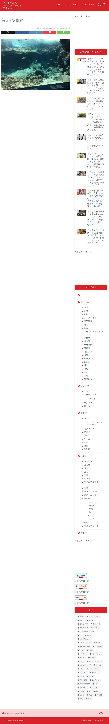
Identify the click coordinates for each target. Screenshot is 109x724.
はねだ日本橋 (84, 624)
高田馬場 (88, 321)
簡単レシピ (89, 379)
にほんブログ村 (82, 581)
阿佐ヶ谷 (88, 352)
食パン (89, 699)
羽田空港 (99, 695)
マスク (87, 391)
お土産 (91, 620)
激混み (82, 691)
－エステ (91, 515)
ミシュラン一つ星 (85, 665)
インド (87, 478)
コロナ (84, 295)
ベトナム (88, 468)
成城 (86, 307)
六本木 (87, 358)
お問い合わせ (89, 4)
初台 (86, 328)
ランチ (82, 669)
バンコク (88, 461)
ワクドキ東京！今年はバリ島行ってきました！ (12, 5)
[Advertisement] (92, 32)
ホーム (59, 4)
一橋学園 (88, 345)
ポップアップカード (95, 661)
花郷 (81, 699)
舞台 (86, 436)
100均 (87, 406)
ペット (87, 418)
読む (86, 442)
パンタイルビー (97, 654)
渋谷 (86, 355)
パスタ (91, 650)
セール (98, 643)
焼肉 (86, 325)
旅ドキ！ (85, 456)
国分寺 (87, 341)
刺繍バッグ (95, 672)
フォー (92, 657)
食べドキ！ (86, 302)
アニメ (87, 432)
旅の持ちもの (96, 680)
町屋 (86, 311)
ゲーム (87, 439)
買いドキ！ (86, 386)
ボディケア (89, 403)
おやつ (82, 620)
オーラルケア (90, 395)
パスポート (83, 654)
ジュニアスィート (85, 639)
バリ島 (87, 498)
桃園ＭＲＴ (83, 687)
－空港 (90, 509)
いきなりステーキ (94, 616)
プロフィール (72, 4)
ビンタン (82, 657)
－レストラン (92, 502)
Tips (86, 523)
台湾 (86, 488)
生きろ (82, 695)
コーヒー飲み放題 (85, 635)
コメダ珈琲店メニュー (87, 631)
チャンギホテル (85, 646)
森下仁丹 (94, 687)
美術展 (87, 449)
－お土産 (91, 519)
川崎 (86, 365)
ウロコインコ (84, 628)
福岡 (86, 372)
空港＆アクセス (91, 526)
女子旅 (91, 676)
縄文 (90, 695)
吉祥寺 (87, 348)
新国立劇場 (83, 680)
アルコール (96, 624)
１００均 (91, 399)
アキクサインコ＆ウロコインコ (94, 423)
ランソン (99, 665)
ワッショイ (83, 672)
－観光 (90, 512)
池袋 (86, 369)
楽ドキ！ (85, 413)
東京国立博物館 (85, 684)
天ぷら (82, 676)
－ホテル (91, 506)
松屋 (96, 684)
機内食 (87, 465)
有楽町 (87, 362)
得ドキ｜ (85, 533)
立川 (86, 314)
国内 (86, 472)
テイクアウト (90, 318)
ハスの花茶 (98, 646)
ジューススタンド (85, 643)
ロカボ (87, 338)
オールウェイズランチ (93, 333)
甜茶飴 (97, 691)
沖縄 (86, 376)
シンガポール (90, 491)
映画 (86, 446)
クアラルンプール (92, 495)
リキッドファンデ (94, 669)
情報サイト (89, 429)
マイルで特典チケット (93, 483)
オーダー (96, 628)
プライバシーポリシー (15, 720)
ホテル (82, 661)
